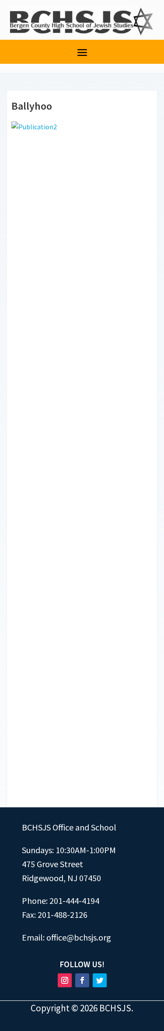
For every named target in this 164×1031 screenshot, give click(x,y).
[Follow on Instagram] (65, 980)
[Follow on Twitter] (100, 980)
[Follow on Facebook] (82, 980)
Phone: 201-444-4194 (60, 900)
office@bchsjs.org (78, 937)
